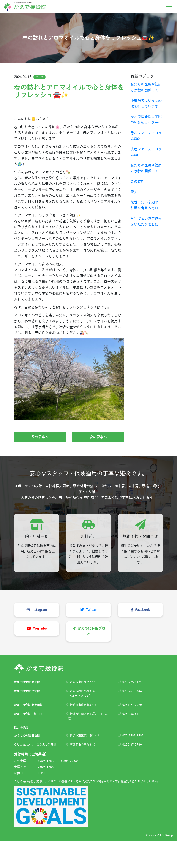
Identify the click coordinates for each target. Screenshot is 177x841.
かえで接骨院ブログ (91, 631)
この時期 (137, 181)
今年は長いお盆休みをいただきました (146, 221)
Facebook (142, 609)
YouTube (39, 628)
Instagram (39, 609)
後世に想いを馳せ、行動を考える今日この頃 (146, 205)
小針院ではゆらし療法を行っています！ (146, 103)
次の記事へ (98, 437)
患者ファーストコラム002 (146, 135)
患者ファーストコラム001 (146, 152)
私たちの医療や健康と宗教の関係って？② (146, 87)
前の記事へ (40, 437)
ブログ (39, 77)
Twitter (91, 609)
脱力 (134, 192)
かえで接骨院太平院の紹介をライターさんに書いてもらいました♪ (146, 120)
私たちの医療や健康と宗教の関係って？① (146, 168)
